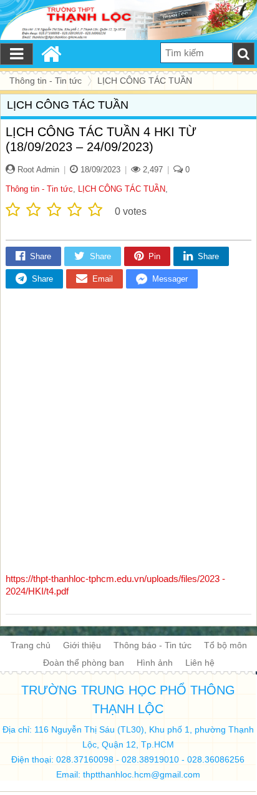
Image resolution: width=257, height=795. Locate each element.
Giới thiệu (82, 645)
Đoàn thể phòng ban (83, 663)
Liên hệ (200, 663)
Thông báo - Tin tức (153, 645)
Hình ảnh (155, 663)
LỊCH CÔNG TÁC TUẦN (121, 189)
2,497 (151, 169)
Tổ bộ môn (225, 645)
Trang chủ (31, 645)
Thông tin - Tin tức (39, 189)
